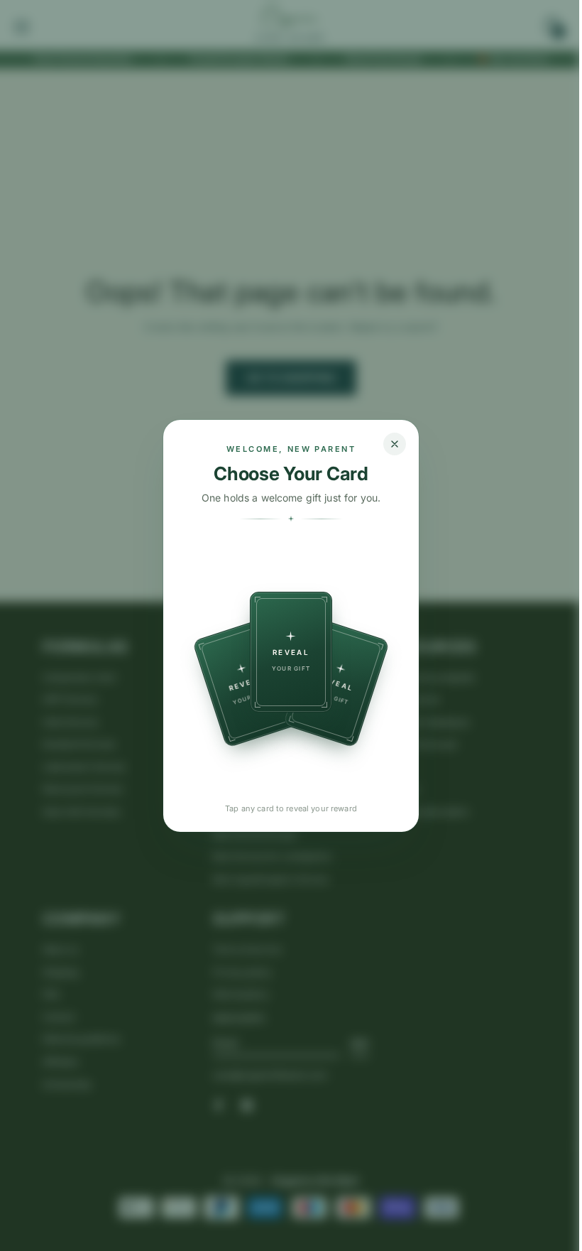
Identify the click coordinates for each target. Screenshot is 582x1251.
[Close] (394, 444)
